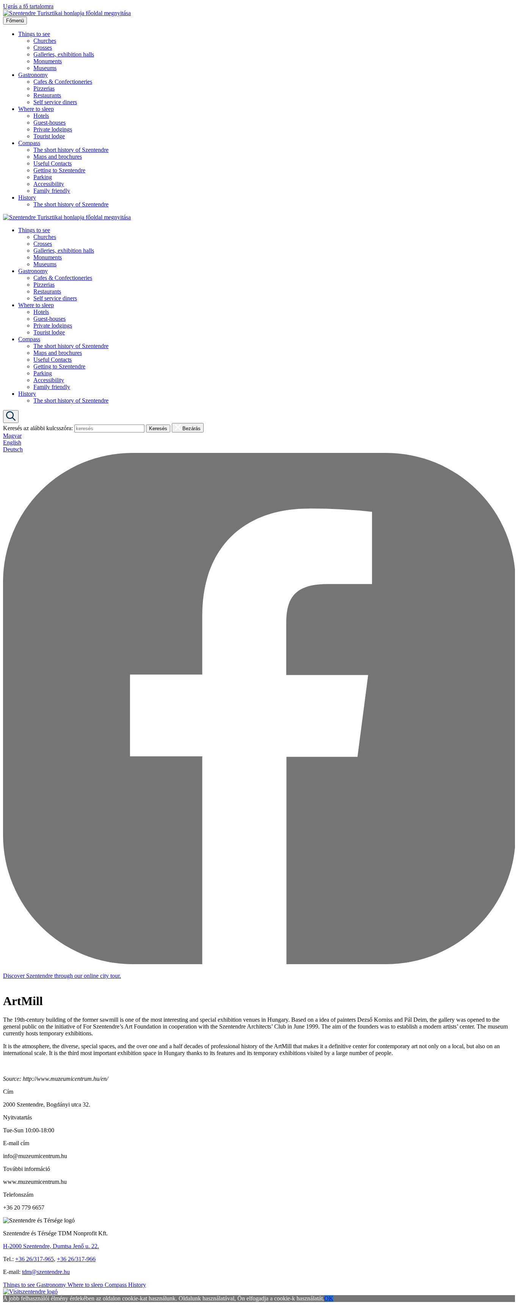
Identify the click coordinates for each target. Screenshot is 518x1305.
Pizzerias (44, 88)
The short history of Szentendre (70, 150)
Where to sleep (36, 109)
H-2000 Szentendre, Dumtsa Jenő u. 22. (51, 1246)
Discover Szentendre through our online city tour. (62, 976)
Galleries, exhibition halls (63, 54)
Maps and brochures (57, 156)
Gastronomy (33, 75)
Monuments (47, 61)
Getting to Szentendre (59, 170)
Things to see (34, 34)
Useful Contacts (52, 163)
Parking (42, 177)
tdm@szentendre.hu (46, 1272)
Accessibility (48, 184)
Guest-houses (49, 122)
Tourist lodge (49, 136)
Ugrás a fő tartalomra (28, 6)
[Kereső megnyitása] (11, 416)
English (12, 442)
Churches (44, 40)
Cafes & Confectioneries (62, 81)
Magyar (12, 435)
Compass (29, 143)
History (27, 197)
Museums (45, 68)
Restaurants (47, 95)
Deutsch (13, 449)
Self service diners (55, 102)
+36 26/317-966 (76, 1259)
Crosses (42, 47)
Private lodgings (52, 129)
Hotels (41, 115)
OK (328, 1298)
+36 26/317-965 (34, 1259)
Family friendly (51, 190)
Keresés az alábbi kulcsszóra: (38, 428)
